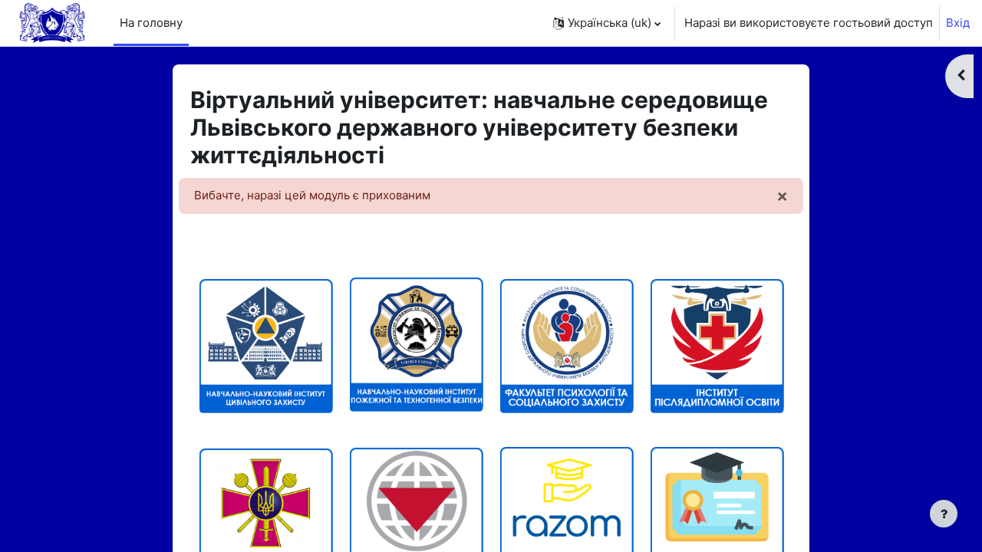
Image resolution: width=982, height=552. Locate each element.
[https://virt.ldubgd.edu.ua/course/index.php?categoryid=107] (566, 344)
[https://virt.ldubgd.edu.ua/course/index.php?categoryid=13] (265, 344)
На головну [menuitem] (151, 22)
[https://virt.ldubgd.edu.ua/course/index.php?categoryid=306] (265, 453)
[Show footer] (943, 513)
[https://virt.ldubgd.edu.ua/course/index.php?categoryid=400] (415, 513)
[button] (606, 23)
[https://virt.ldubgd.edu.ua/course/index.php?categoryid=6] (716, 344)
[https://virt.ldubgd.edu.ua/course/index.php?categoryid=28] (415, 405)
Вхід (958, 22)
